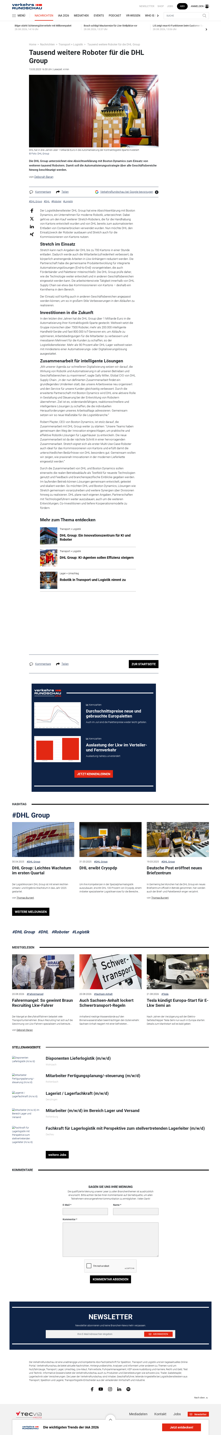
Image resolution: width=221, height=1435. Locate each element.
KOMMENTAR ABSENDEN (110, 1279)
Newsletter (146, 6)
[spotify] (128, 1389)
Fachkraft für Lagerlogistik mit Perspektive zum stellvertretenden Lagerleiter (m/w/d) (125, 1128)
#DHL (43, 932)
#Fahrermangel (35, 994)
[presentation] (206, 29)
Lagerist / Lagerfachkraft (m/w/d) (77, 1093)
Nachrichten (44, 15)
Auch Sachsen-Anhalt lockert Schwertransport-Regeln (106, 1003)
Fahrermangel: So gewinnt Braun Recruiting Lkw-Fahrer (42, 1003)
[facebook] (92, 1389)
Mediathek (81, 15)
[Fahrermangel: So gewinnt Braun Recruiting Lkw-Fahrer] (43, 971)
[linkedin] (119, 1389)
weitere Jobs (57, 1155)
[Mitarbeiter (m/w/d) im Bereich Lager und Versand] (26, 1113)
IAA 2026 (63, 15)
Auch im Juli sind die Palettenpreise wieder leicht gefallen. (116, 722)
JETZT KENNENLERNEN (93, 774)
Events (99, 15)
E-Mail (66, 1205)
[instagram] (110, 1389)
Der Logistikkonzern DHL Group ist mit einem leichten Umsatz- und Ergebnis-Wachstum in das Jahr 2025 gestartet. (40, 888)
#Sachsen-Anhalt (103, 994)
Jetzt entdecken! (181, 1427)
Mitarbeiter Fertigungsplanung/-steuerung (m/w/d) (93, 1075)
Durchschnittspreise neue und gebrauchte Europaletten (113, 714)
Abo (182, 6)
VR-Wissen (133, 15)
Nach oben (199, 1397)
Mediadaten (138, 1414)
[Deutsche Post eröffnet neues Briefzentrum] (178, 839)
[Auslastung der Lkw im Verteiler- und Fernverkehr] (57, 749)
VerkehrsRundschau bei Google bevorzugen (126, 191)
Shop (160, 6)
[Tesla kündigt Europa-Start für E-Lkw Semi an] (178, 971)
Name (116, 1205)
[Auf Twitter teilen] (32, 218)
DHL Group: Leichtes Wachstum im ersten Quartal (41, 870)
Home (32, 44)
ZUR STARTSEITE (144, 664)
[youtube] (101, 1389)
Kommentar (69, 1219)
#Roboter (60, 932)
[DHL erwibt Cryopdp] (110, 839)
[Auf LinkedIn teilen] (32, 226)
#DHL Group (31, 815)
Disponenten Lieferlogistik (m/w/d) (78, 1058)
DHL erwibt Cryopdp (98, 868)
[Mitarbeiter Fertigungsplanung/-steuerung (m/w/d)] (26, 1078)
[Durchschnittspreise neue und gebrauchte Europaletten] (57, 715)
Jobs (170, 6)
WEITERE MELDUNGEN (31, 912)
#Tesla (165, 994)
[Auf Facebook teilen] (32, 210)
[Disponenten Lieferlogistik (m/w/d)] (26, 1059)
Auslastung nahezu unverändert (103, 756)
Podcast (115, 15)
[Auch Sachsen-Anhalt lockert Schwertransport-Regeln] (110, 971)
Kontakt (160, 1414)
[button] (110, 1417)
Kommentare (43, 191)
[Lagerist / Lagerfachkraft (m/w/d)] (26, 1094)
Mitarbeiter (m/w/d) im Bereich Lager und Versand (93, 1110)
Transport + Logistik (71, 44)
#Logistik (80, 932)
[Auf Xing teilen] (32, 234)
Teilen (65, 191)
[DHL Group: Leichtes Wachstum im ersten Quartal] (43, 839)
